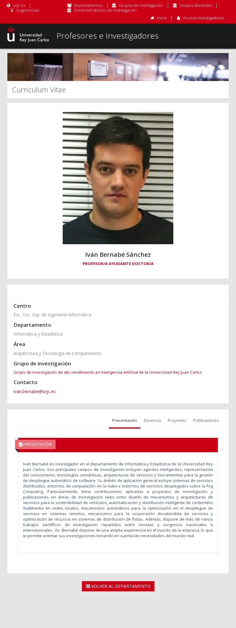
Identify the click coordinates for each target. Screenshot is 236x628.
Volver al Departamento (120, 586)
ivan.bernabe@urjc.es (35, 391)
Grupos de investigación (141, 5)
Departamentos (88, 5)
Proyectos (177, 420)
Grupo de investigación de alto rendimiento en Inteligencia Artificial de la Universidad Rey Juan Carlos (108, 372)
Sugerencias (27, 10)
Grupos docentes (195, 5)
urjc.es (18, 5)
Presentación (124, 420)
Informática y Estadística (38, 334)
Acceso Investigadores (203, 18)
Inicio (162, 18)
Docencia (152, 420)
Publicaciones (206, 420)
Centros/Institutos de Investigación (105, 10)
